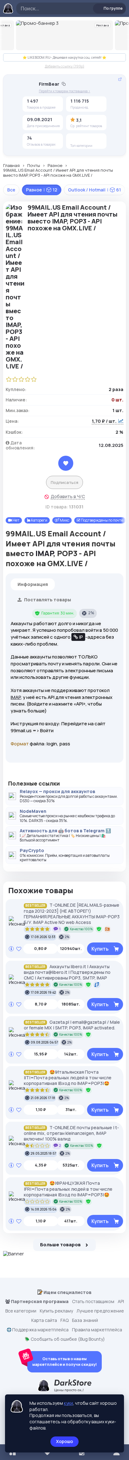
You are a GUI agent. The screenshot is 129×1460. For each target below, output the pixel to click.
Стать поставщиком (93, 1301)
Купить (100, 948)
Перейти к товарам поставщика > (64, 91)
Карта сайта (44, 1320)
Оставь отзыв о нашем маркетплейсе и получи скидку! (64, 1361)
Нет (15, 520)
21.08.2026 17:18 (43, 1098)
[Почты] (85, 139)
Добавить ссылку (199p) (64, 66)
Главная (11, 165)
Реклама (102, 25)
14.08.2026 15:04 (43, 1209)
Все (11, 190)
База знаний (85, 1320)
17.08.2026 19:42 (43, 992)
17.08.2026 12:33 (43, 937)
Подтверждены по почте (101, 520)
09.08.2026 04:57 (44, 1042)
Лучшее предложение (100, 1310)
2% (91, 612)
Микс (64, 520)
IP (81, 637)
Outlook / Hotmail (94, 190)
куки (68, 1403)
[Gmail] (94, 139)
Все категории (20, 1310)
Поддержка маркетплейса (40, 1329)
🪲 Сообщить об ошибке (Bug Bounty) (64, 1339)
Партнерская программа (39, 1301)
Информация (33, 584)
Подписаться (64, 482)
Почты (33, 165)
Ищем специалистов (67, 1292)
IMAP (44, 553)
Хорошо (64, 1441)
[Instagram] (75, 139)
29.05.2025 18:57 (43, 1153)
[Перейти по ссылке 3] (64, 35)
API (121, 1301)
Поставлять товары (47, 600)
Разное (55, 165)
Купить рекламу (56, 1310)
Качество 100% (81, 929)
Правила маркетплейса (97, 1329)
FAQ (64, 1320)
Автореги (38, 520)
